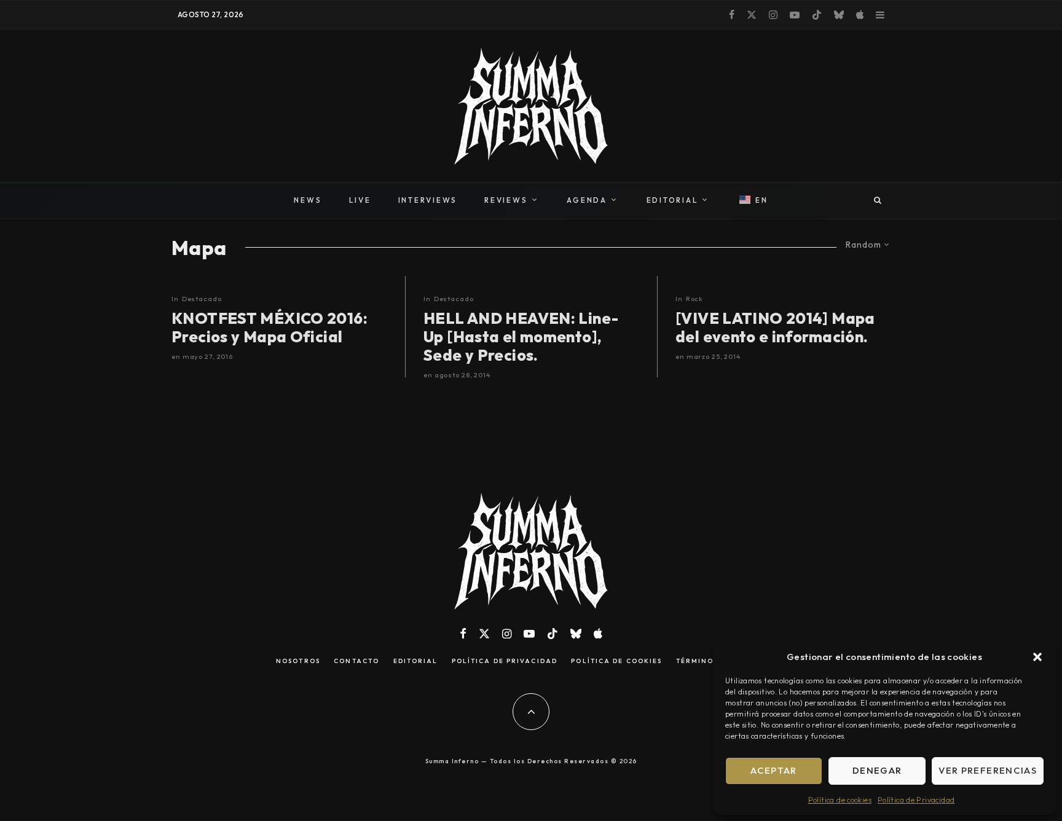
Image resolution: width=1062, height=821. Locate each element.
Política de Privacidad (916, 799)
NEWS (307, 200)
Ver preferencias (987, 770)
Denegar (877, 770)
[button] (1037, 657)
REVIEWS (505, 200)
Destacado (202, 298)
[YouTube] (795, 15)
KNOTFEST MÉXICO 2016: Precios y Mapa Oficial (269, 327)
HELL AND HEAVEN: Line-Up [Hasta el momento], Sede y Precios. (520, 336)
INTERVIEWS (428, 200)
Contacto (356, 661)
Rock (695, 298)
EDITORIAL (673, 200)
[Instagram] (773, 15)
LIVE (360, 200)
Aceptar (773, 770)
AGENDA (587, 200)
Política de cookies (839, 799)
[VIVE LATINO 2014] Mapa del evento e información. (775, 327)
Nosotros (298, 661)
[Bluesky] (839, 15)
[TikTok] (817, 15)
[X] (752, 15)
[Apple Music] (860, 15)
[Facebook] (732, 15)
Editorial (415, 661)
